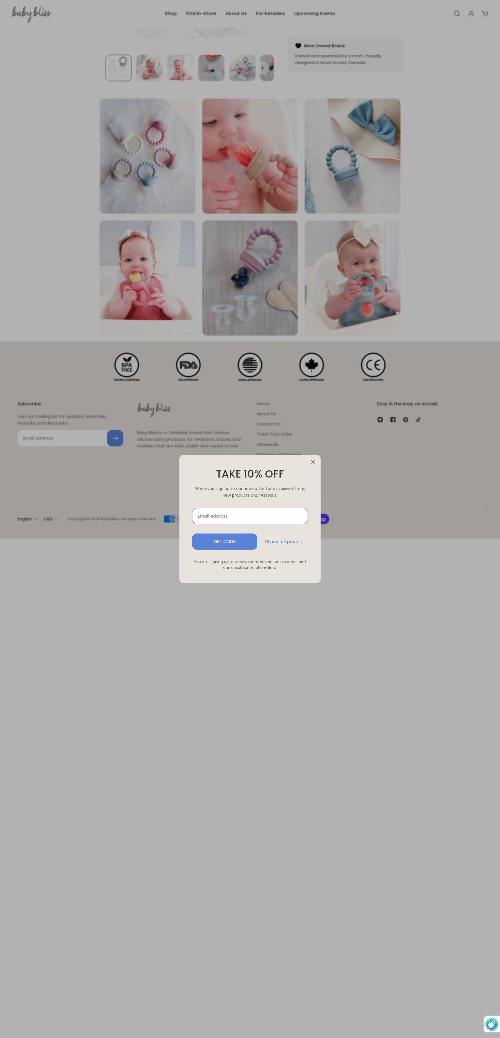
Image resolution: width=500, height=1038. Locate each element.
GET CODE (225, 542)
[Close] (313, 462)
